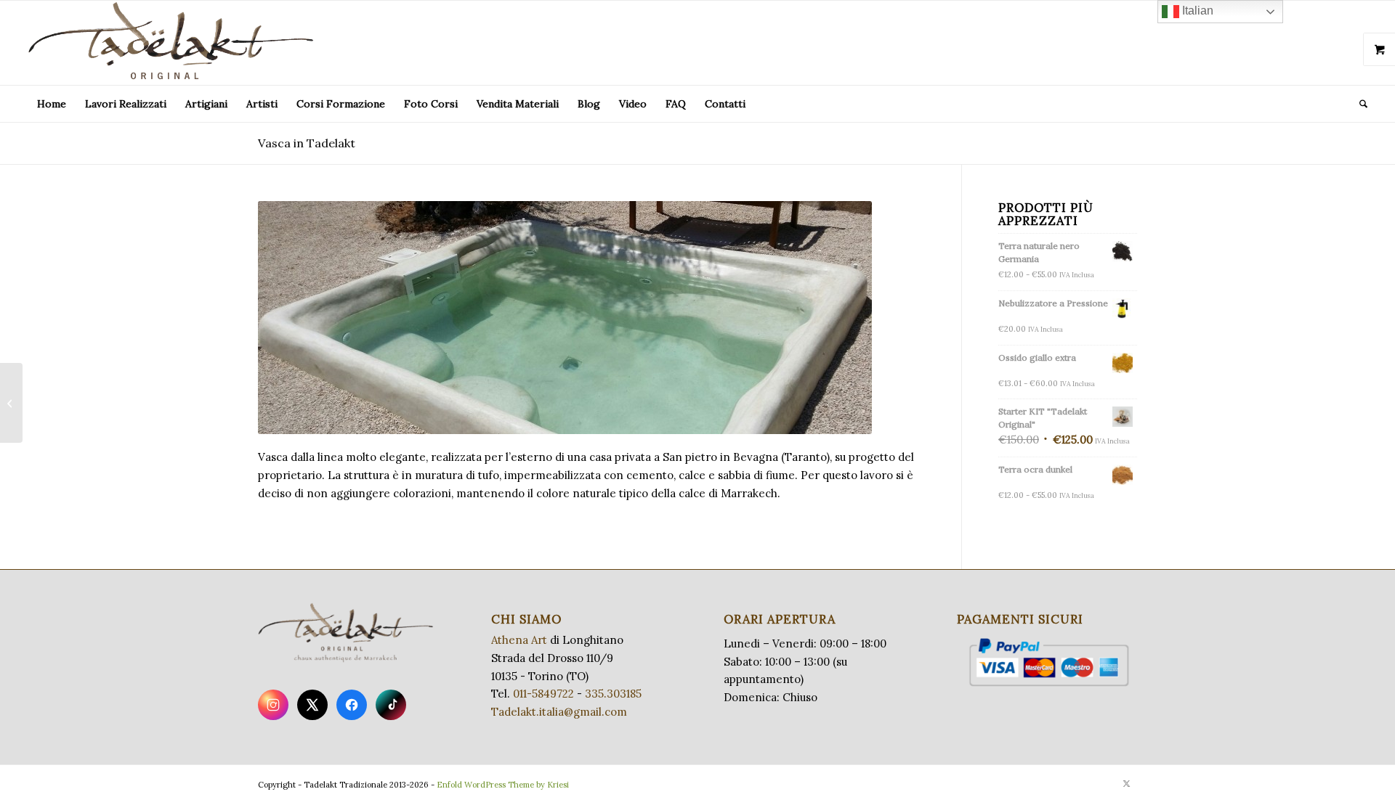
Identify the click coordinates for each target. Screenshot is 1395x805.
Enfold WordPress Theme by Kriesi (503, 785)
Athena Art (519, 640)
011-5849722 (543, 693)
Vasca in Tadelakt (306, 143)
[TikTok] (391, 705)
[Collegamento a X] (1126, 783)
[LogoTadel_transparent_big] (174, 43)
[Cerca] (1358, 104)
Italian (1196, 10)
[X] (312, 705)
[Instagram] (273, 705)
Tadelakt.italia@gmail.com (559, 712)
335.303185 (613, 693)
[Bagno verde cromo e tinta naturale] (11, 403)
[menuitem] (52, 104)
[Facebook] (351, 705)
